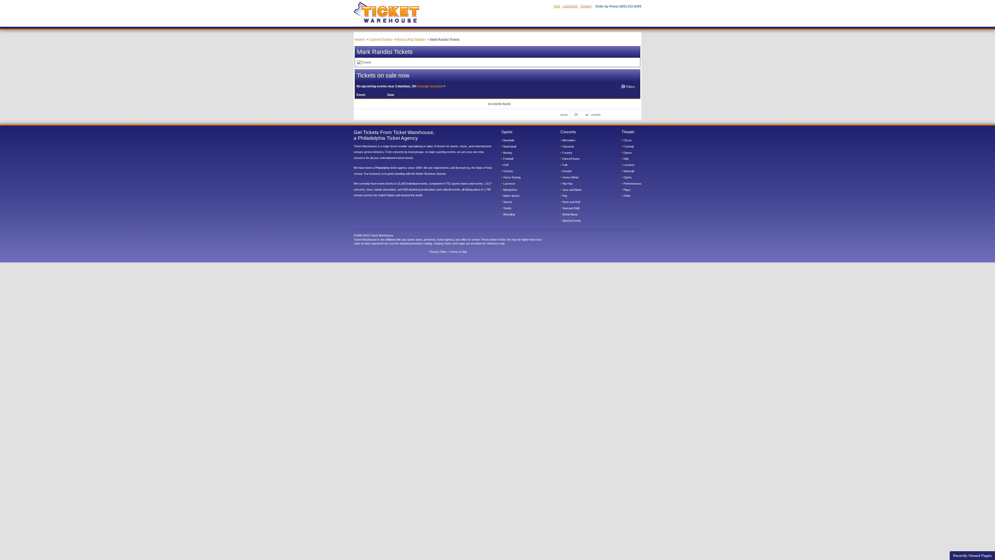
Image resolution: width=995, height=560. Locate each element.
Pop (564, 195)
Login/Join (570, 6)
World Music (570, 214)
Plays (626, 189)
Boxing (507, 152)
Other (627, 195)
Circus (627, 140)
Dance (627, 152)
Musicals (629, 171)
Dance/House (571, 158)
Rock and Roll (571, 202)
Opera (627, 177)
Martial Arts (509, 189)
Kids (626, 158)
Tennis (506, 208)
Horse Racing (511, 177)
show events (580, 115)
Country (567, 152)
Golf (505, 164)
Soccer (507, 202)
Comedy (628, 146)
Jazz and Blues (572, 189)
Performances (632, 183)
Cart (557, 6)
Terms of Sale (458, 251)
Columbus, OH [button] (400, 86)
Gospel (566, 171)
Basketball (509, 146)
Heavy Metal (570, 177)
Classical (568, 146)
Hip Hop (567, 183)
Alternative (568, 140)
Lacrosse (508, 183)
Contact (585, 6)
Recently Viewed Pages (972, 556)
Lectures (629, 164)
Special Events (571, 220)
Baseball (508, 140)
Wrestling (508, 214)
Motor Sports (511, 195)
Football (507, 158)
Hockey (507, 171)
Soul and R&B (571, 208)
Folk (565, 164)
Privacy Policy (438, 251)
